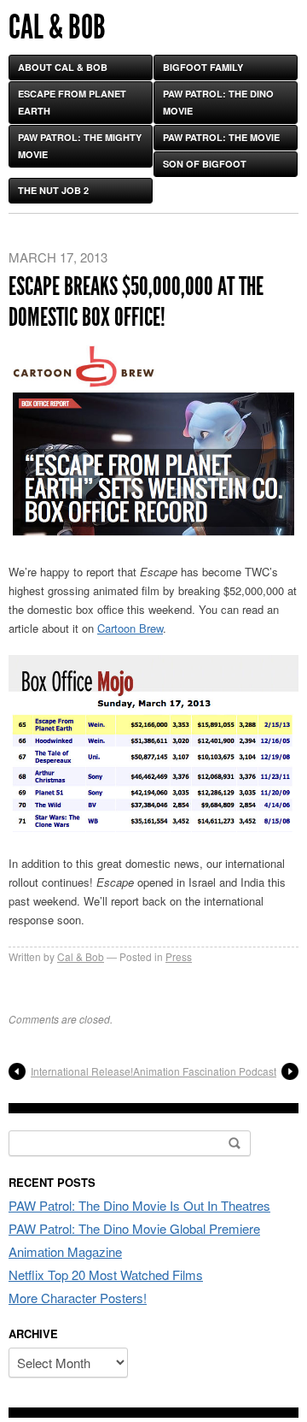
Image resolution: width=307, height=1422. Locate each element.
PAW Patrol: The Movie (221, 137)
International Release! (82, 1071)
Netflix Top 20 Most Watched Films (106, 1274)
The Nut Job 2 (53, 190)
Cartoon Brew (130, 628)
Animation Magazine (65, 1251)
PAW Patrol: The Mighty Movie (80, 146)
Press (178, 956)
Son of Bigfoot (204, 163)
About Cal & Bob (62, 67)
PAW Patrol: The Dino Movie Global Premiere (134, 1228)
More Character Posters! (78, 1298)
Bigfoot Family (203, 67)
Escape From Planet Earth (72, 102)
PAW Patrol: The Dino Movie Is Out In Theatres (139, 1205)
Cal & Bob (57, 27)
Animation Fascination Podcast (204, 1071)
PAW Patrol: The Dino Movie (218, 102)
